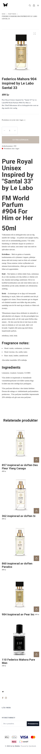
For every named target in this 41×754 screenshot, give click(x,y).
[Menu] (38, 5)
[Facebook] (3, 698)
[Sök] (30, 5)
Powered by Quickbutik (28, 746)
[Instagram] (6, 698)
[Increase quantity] (14, 130)
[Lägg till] (36, 460)
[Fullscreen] (34, 33)
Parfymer (12, 14)
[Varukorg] (34, 5)
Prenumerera (33, 724)
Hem (3, 14)
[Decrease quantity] (4, 130)
